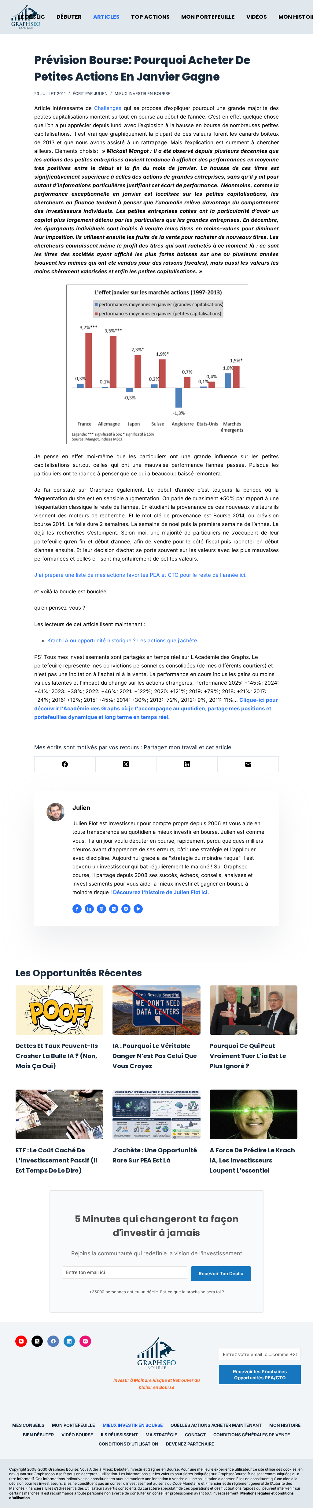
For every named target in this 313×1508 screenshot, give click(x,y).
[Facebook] (65, 764)
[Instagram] (85, 1341)
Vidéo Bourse (77, 1434)
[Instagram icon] (126, 908)
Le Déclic (31, 17)
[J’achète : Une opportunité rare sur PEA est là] (156, 1114)
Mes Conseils (28, 1425)
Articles (106, 17)
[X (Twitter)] (126, 764)
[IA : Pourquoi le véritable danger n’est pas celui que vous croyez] (156, 1010)
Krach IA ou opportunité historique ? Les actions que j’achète (122, 640)
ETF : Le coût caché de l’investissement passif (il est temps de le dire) (56, 1160)
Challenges (107, 108)
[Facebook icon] (77, 908)
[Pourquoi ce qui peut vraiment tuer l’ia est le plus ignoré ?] (253, 1010)
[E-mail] (248, 764)
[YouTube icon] (138, 908)
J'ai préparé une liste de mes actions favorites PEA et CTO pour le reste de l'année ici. (140, 575)
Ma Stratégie (161, 1434)
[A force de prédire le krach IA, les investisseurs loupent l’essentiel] (253, 1114)
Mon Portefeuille (208, 17)
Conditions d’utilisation (128, 1444)
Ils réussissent (119, 1434)
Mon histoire (285, 1425)
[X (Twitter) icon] (113, 908)
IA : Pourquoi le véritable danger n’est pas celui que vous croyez (154, 1055)
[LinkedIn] (187, 764)
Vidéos (256, 17)
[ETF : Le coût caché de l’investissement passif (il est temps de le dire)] (59, 1114)
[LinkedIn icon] (89, 908)
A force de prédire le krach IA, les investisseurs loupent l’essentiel (252, 1160)
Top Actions (150, 17)
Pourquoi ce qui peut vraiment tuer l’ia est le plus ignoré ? (248, 1055)
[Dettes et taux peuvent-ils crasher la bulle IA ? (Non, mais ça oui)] (59, 1010)
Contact (195, 1434)
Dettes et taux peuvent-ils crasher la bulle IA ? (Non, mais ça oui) (57, 1055)
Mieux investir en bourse (142, 93)
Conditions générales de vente (251, 1434)
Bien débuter (38, 1434)
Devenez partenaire (190, 1444)
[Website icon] (101, 908)
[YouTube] (21, 1341)
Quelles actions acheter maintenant (216, 1425)
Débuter (69, 17)
